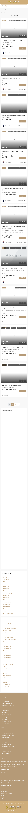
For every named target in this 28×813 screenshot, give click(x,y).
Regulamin (3, 798)
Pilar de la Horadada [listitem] (10, 626)
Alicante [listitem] (5, 678)
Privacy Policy (4, 791)
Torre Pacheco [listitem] (7, 655)
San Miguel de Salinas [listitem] (10, 628)
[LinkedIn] (14, 810)
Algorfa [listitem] (5, 666)
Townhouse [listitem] (6, 591)
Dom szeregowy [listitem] (7, 593)
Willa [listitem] (4, 582)
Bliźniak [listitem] (5, 600)
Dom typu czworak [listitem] (8, 613)
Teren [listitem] (4, 611)
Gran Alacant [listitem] (8, 680)
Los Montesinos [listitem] (9, 637)
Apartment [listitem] (6, 579)
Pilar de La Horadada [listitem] (9, 662)
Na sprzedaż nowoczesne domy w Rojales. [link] (13, 151)
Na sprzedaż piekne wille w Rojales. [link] (11, 308)
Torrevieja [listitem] (6, 635)
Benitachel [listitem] (7, 684)
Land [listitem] (4, 609)
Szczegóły (22, 48)
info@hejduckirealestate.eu (8, 766)
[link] (14, 28)
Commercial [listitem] (6, 604)
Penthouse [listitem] (6, 595)
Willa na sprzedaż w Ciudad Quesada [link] (11, 385)
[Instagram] (11, 810)
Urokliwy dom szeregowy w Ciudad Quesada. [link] (13, 115)
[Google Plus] (16, 810)
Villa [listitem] (4, 584)
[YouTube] (19, 810)
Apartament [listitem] (6, 577)
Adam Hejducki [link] (8, 52)
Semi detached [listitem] (7, 602)
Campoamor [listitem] (8, 633)
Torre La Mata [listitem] (7, 646)
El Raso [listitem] (5, 671)
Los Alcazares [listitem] (7, 675)
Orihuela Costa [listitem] (7, 623)
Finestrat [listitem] (5, 651)
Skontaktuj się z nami (6, 769)
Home (3, 9)
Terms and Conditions (6, 793)
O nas (2, 795)
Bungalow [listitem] (6, 586)
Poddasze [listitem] (6, 597)
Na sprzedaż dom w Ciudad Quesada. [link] (11, 78)
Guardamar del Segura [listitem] (11, 689)
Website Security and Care (20, 803)
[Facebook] (9, 810)
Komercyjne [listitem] (6, 606)
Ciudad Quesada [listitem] (8, 660)
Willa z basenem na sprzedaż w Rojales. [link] (12, 268)
